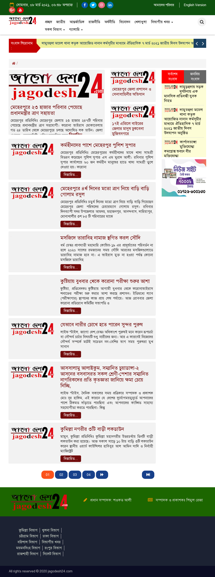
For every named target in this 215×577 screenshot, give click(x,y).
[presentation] (197, 43)
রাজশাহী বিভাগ (27, 554)
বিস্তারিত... (71, 175)
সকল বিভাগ (54, 29)
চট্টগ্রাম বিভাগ (28, 536)
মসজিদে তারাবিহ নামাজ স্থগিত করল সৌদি (100, 238)
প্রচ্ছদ (48, 22)
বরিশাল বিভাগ (27, 542)
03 (75, 475)
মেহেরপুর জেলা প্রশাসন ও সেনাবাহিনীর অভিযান (131, 92)
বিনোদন (124, 22)
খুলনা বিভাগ (50, 530)
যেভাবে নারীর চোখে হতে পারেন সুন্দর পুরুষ (101, 324)
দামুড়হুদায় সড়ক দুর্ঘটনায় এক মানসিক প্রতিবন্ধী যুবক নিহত (183, 93)
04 (88, 475)
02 (61, 475)
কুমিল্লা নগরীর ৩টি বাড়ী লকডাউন (92, 429)
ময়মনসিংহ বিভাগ (28, 548)
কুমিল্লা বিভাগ (28, 530)
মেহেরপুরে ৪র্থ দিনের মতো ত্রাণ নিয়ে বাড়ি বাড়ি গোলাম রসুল (104, 191)
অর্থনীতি (109, 22)
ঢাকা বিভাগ (51, 536)
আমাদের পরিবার (164, 5)
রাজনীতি (94, 22)
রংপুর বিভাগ (53, 548)
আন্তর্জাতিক (76, 22)
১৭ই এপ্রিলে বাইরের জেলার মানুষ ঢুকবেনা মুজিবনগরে (128, 128)
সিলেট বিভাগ (52, 554)
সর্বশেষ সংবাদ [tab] (173, 76)
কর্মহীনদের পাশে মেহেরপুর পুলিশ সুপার (98, 145)
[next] (102, 475)
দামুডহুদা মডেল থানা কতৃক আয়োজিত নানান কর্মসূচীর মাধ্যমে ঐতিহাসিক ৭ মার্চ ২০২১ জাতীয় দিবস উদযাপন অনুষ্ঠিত (121, 43)
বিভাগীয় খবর (161, 22)
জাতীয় (60, 22)
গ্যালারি (75, 29)
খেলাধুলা (140, 22)
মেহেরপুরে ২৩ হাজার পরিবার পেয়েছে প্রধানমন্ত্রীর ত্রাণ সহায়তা (46, 110)
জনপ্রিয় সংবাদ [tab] (195, 76)
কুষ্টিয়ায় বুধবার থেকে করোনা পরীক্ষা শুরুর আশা (105, 281)
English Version (195, 5)
